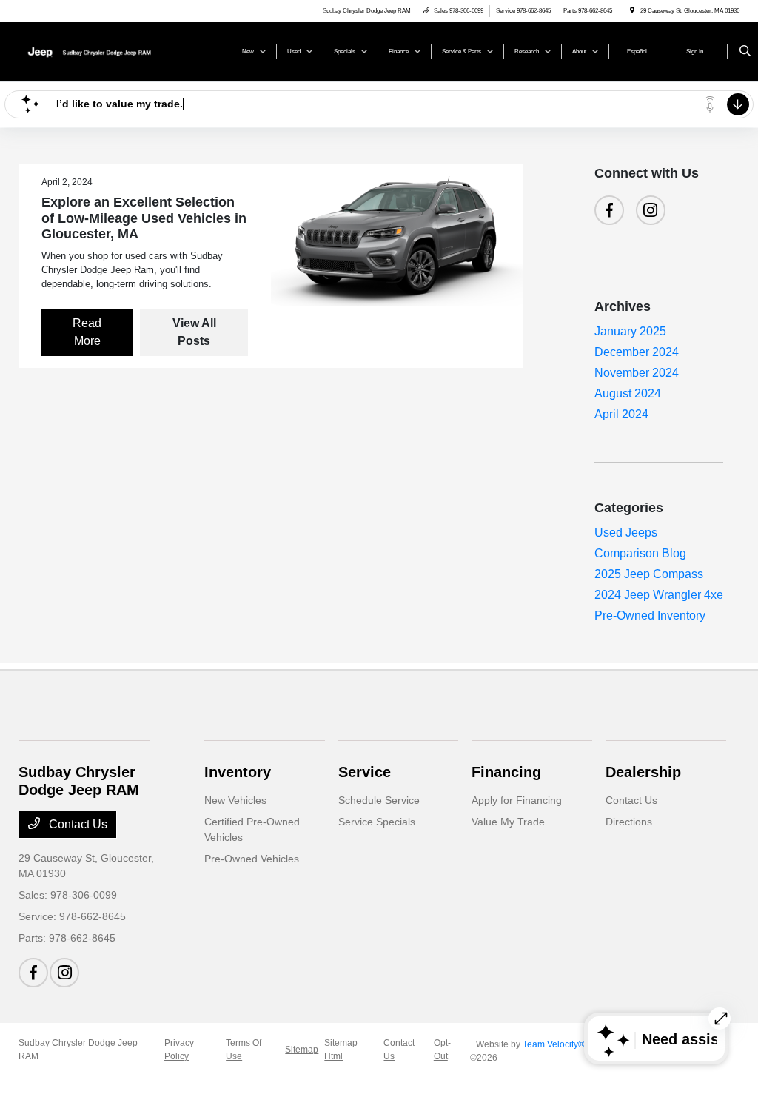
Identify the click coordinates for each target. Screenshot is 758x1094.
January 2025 (630, 331)
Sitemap (301, 1049)
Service (364, 772)
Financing (506, 772)
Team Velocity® (554, 1044)
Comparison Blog (640, 553)
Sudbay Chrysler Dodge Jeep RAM (78, 1049)
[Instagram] (650, 210)
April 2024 (621, 414)
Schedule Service (379, 800)
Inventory (237, 772)
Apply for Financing (517, 800)
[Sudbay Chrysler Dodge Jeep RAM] (85, 50)
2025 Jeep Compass (648, 574)
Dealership (643, 772)
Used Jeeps (625, 532)
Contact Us (76, 824)
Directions (629, 822)
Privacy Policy (179, 1049)
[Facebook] (609, 210)
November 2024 (636, 372)
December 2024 (636, 352)
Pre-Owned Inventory (649, 615)
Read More (87, 332)
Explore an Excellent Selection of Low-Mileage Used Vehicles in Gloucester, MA (143, 218)
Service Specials (376, 822)
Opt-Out (442, 1049)
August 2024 (627, 393)
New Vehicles (235, 800)
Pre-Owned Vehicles (251, 859)
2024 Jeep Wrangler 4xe (658, 594)
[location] (632, 10)
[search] (745, 52)
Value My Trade (508, 822)
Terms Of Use (243, 1049)
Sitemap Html (341, 1049)
